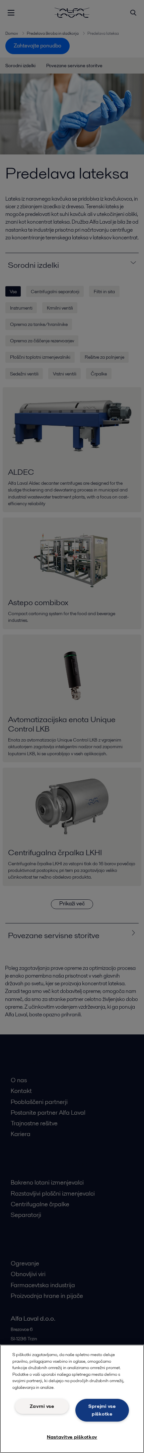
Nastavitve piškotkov (72, 1437)
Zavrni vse (42, 1406)
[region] (72, 1399)
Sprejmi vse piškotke (102, 1410)
